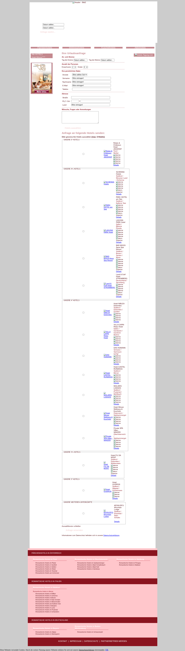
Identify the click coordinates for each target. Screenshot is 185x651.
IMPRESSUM (75, 641)
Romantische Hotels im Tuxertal (46, 571)
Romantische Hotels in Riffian (45, 594)
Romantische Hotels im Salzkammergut (90, 563)
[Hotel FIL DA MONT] (107, 468)
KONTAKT (62, 641)
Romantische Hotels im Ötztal (45, 569)
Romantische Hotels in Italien (46, 581)
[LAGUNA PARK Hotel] (109, 232)
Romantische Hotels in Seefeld (46, 565)
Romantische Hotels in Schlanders (47, 612)
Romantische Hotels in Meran (43, 591)
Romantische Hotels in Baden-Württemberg (88, 627)
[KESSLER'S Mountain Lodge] (108, 516)
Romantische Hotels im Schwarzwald (90, 632)
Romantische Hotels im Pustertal (46, 610)
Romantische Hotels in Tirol (45, 559)
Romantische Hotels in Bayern (46, 628)
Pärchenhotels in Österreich (46, 553)
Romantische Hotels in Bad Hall (88, 567)
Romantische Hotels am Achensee (47, 573)
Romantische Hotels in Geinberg (88, 569)
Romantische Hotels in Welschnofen (47, 602)
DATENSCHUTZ (91, 641)
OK (106, 650)
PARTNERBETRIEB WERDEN (114, 641)
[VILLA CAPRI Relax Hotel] (108, 338)
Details (116, 165)
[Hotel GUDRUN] (107, 491)
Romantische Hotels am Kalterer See (48, 604)
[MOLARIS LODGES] (108, 397)
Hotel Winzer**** (38, 57)
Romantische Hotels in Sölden (45, 567)
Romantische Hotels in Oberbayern (47, 634)
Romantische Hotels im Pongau (130, 563)
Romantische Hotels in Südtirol (46, 587)
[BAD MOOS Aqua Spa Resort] (109, 260)
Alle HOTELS (37, 54)
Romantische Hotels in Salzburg (130, 559)
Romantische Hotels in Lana (45, 608)
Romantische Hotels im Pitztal (45, 563)
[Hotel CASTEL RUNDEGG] (108, 377)
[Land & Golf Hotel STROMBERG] (109, 288)
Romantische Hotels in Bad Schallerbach (91, 565)
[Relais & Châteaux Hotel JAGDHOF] (108, 157)
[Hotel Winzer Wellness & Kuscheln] (108, 419)
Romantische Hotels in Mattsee (129, 565)
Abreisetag (37, 28)
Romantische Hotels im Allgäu (45, 632)
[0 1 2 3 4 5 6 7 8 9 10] (85, 67)
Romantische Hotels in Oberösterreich (91, 559)
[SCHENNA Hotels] (109, 184)
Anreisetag (37, 24)
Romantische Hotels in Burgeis (46, 606)
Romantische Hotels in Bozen (45, 598)
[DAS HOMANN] (108, 357)
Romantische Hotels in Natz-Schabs (47, 600)
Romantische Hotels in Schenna (46, 596)
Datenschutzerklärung (111, 535)
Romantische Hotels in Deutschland (50, 620)
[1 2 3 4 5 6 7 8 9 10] (74, 67)
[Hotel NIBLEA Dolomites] (108, 315)
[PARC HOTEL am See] (109, 209)
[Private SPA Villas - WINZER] (108, 440)
